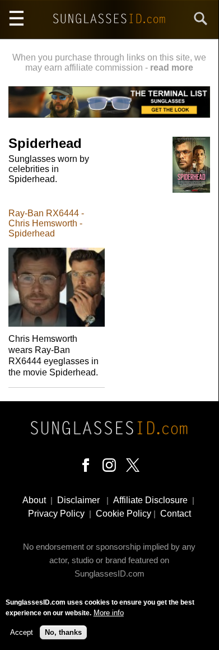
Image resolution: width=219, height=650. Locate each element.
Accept (21, 632)
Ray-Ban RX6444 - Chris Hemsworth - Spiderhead (46, 223)
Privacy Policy (56, 513)
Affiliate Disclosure (150, 500)
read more (171, 67)
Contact (175, 513)
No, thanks (63, 632)
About (34, 500)
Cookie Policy (123, 513)
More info (109, 613)
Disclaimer (78, 500)
